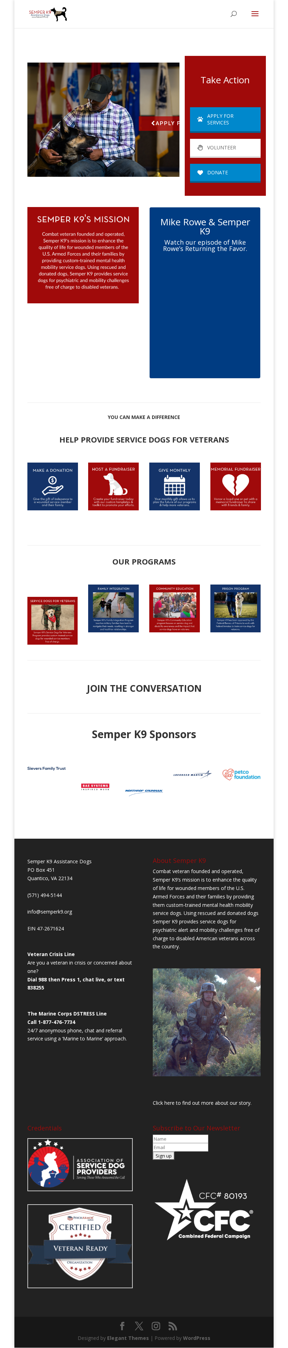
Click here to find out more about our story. (202, 1102)
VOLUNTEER (221, 147)
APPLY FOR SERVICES (220, 119)
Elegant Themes (128, 1338)
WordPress (196, 1338)
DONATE (217, 172)
